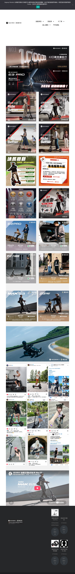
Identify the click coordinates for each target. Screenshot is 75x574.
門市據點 (56, 25)
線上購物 (45, 25)
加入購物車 (55, 532)
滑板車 (49, 21)
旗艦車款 (39, 21)
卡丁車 (60, 21)
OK (38, 7)
